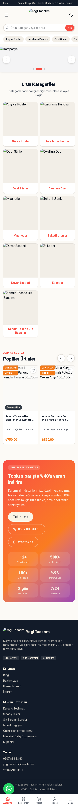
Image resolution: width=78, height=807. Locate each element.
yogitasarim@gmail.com (18, 764)
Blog (6, 675)
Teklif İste (20, 517)
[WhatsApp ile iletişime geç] (8, 788)
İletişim (7, 691)
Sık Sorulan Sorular (15, 719)
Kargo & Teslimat (14, 708)
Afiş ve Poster (13, 39)
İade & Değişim (12, 725)
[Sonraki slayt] (72, 59)
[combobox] (39, 28)
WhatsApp (25, 542)
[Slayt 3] (44, 69)
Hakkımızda (10, 680)
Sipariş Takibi (11, 714)
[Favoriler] (71, 15)
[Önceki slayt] (6, 59)
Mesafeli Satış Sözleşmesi (20, 736)
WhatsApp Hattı (13, 769)
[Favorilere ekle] (33, 370)
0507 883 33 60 (29, 529)
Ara (70, 27)
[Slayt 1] (33, 69)
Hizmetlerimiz (12, 686)
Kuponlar (8, 742)
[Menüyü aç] (6, 15)
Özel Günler (60, 39)
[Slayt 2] (39, 69)
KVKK (24, 789)
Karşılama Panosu (38, 39)
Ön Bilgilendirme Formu (18, 730)
